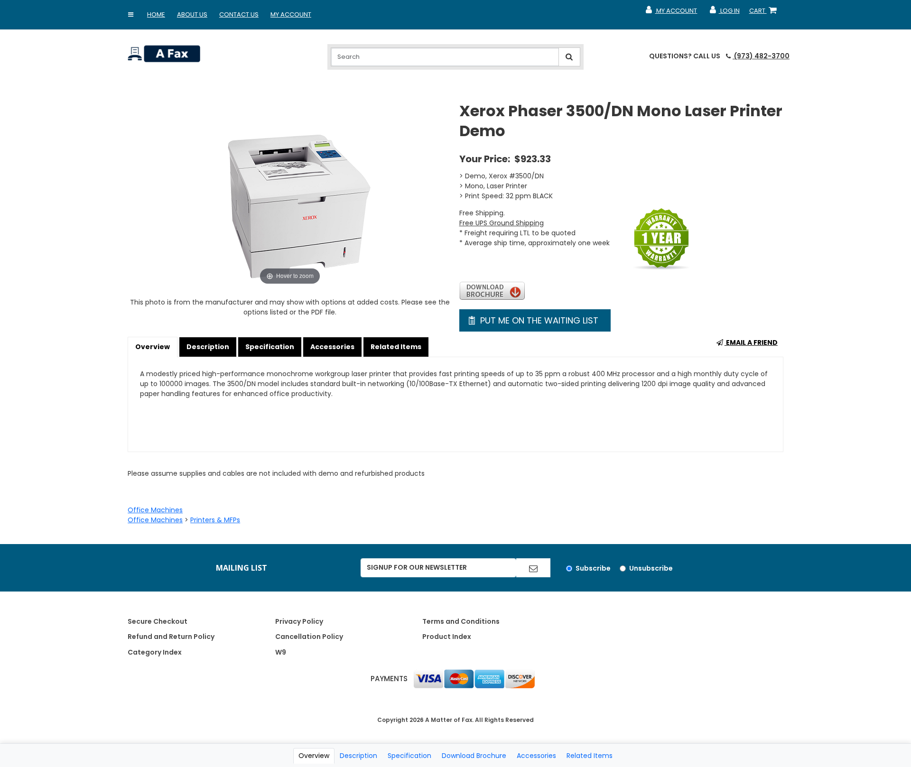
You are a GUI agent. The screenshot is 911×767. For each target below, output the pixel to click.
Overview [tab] (313, 755)
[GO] (533, 567)
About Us (192, 14)
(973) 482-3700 (761, 56)
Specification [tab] (409, 755)
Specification (269, 346)
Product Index (446, 636)
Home (156, 14)
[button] (131, 14)
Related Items (396, 346)
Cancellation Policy (309, 636)
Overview (152, 346)
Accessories (332, 346)
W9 (280, 652)
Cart (765, 12)
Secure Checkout (157, 621)
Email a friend (751, 342)
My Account (290, 14)
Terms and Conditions (461, 621)
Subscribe (593, 568)
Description (207, 346)
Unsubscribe (651, 568)
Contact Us (239, 14)
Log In (724, 12)
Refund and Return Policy (171, 636)
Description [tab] (358, 755)
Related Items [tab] (590, 755)
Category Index (155, 652)
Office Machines (155, 510)
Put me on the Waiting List (538, 320)
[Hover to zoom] (290, 193)
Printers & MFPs (215, 520)
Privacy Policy (299, 621)
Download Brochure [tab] (474, 755)
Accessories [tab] (536, 755)
